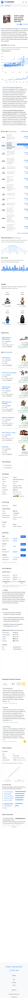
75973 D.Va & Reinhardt (9, 373)
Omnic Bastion (8, 806)
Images (18, 24)
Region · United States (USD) (14, 966)
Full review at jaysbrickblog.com (10, 741)
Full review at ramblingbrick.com (10, 703)
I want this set (8, 468)
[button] (11, 51)
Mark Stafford (14, 626)
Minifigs (14, 982)
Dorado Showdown (9, 798)
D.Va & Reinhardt (8, 792)
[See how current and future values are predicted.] (25, 527)
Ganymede (5, 447)
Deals (14, 985)
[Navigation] (24, 2)
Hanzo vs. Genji (8, 800)
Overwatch (7, 5)
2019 (5, 343)
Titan (5, 808)
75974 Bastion (6, 358)
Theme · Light (14, 970)
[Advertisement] (15, 11)
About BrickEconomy (14, 994)
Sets (2, 5)
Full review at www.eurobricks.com (10, 722)
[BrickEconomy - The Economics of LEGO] (7, 2)
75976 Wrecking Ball (8, 417)
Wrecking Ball (7, 794)
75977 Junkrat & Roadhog (6, 402)
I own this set (8, 465)
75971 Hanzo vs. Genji (8, 432)
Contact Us (14, 997)
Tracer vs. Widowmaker (10, 796)
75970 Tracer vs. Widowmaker (7, 338)
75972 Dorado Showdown (6, 387)
